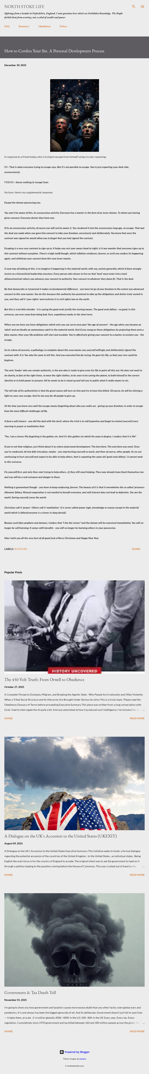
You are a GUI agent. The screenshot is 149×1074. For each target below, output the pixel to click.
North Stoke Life (24, 6)
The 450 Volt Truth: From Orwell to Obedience (44, 679)
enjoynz (82, 1059)
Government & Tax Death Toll (30, 992)
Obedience (44, 26)
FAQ (6, 26)
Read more (137, 718)
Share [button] (136, 548)
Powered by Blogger (77, 1052)
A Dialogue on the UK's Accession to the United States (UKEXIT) (60, 836)
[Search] (134, 6)
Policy (63, 26)
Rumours (24, 26)
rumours (21, 548)
